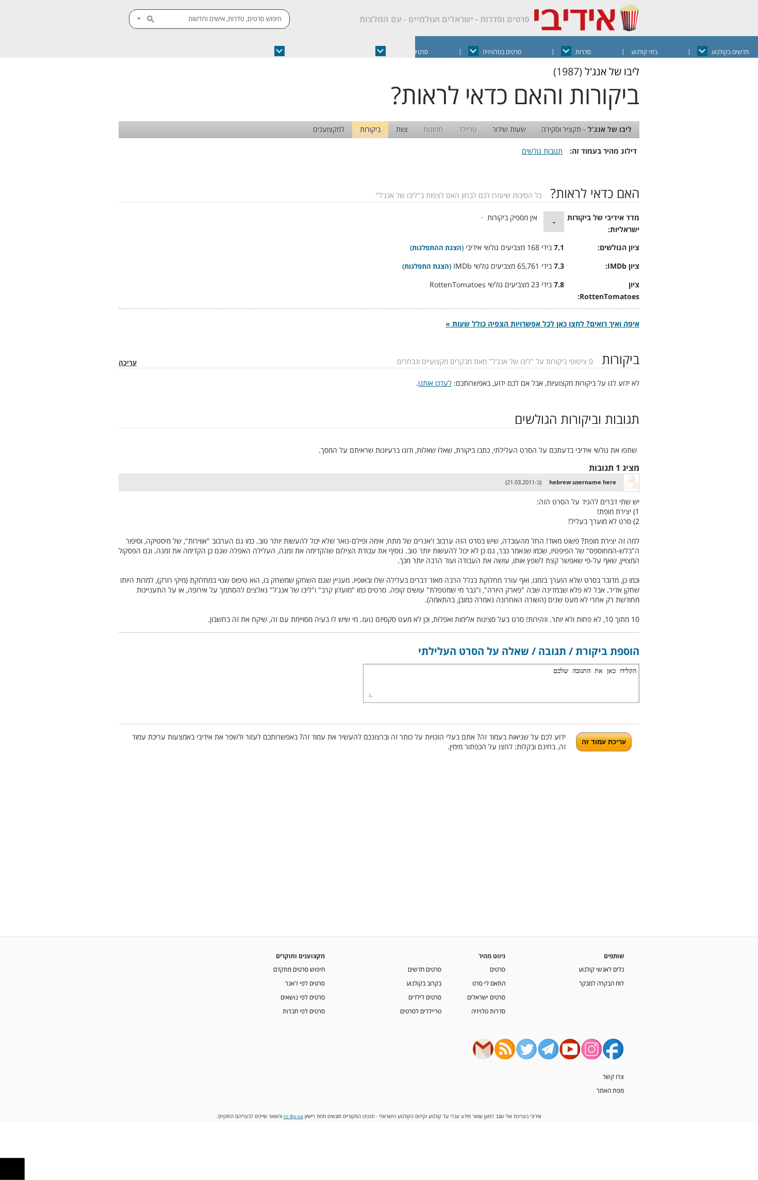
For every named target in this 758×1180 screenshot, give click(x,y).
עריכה (128, 362)
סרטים (497, 969)
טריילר (467, 129)
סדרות (583, 51)
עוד (176, 51)
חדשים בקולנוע (730, 51)
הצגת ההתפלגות (437, 247)
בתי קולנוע (644, 51)
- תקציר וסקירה (586, 129)
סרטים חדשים (424, 969)
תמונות (433, 129)
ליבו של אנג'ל (612, 71)
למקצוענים (328, 129)
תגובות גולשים (542, 151)
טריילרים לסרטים (420, 1011)
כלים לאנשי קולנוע (601, 969)
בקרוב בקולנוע (423, 983)
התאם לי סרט (488, 983)
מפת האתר (610, 1090)
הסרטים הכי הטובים (312, 51)
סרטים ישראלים (409, 51)
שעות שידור (509, 129)
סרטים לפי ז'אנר (305, 983)
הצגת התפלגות (426, 266)
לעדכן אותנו (435, 383)
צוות (402, 129)
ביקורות (370, 129)
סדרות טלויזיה (488, 1011)
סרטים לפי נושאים (303, 997)
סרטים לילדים (424, 997)
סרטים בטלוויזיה (502, 51)
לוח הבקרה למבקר (601, 983)
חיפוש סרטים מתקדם (299, 969)
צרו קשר (613, 1076)
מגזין (228, 51)
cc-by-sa (293, 1116)
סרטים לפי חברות (304, 1011)
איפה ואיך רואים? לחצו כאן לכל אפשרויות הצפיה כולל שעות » (542, 324)
